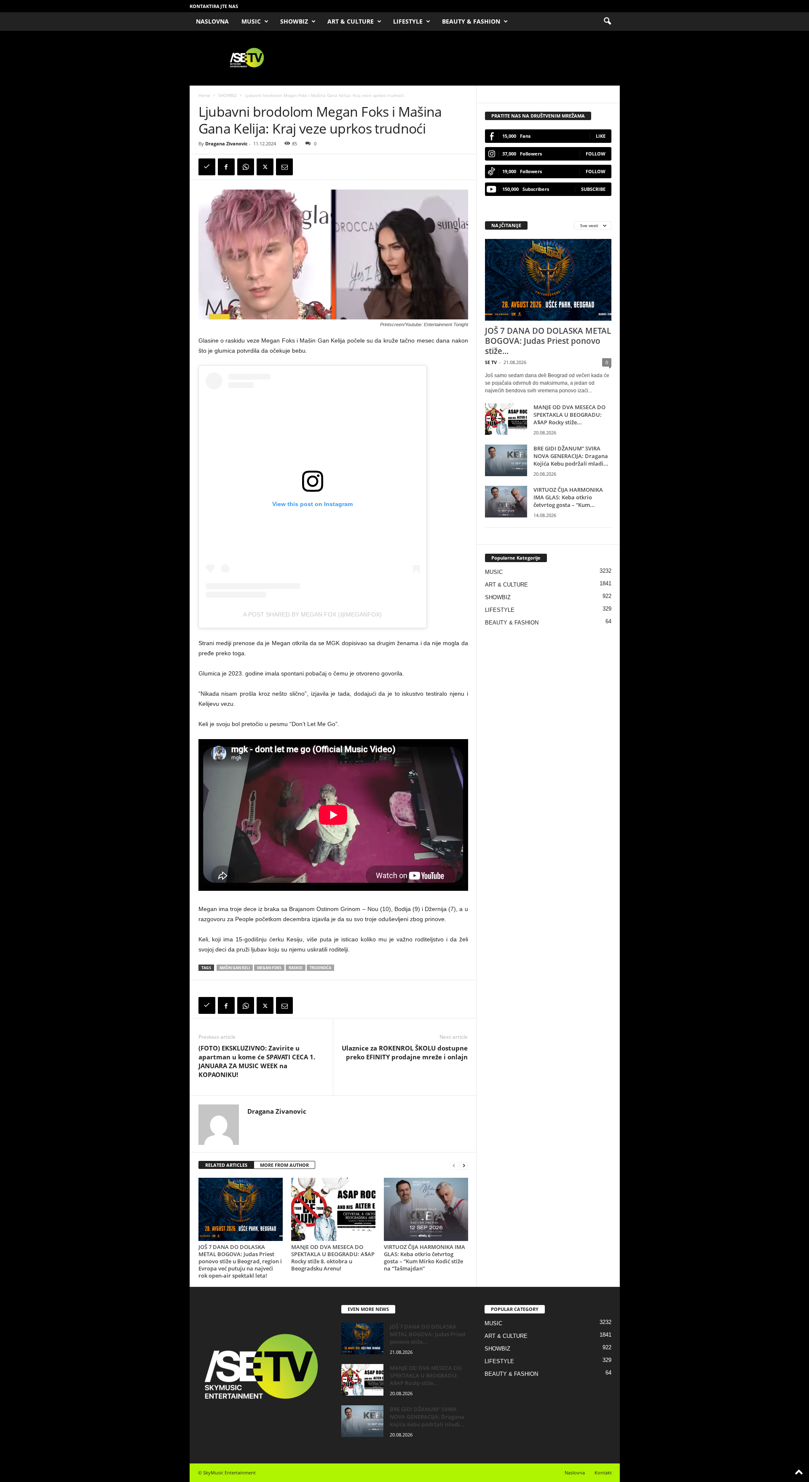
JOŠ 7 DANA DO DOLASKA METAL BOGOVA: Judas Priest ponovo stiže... (548, 340)
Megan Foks (269, 967)
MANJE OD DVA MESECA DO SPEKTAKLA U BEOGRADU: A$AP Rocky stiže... (569, 414)
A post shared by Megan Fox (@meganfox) (312, 614)
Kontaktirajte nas (214, 6)
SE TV (491, 362)
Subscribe (593, 189)
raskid (296, 967)
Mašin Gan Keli (235, 967)
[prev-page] (454, 1165)
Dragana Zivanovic (226, 143)
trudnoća (320, 967)
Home (204, 95)
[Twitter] (265, 166)
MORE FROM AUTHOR (284, 1165)
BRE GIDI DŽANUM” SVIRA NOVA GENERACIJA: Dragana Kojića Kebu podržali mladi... (570, 456)
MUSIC (251, 21)
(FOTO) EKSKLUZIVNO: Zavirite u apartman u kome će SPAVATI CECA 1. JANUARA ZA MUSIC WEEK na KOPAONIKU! (256, 1061)
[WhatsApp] (245, 166)
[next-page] (464, 1165)
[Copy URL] (206, 166)
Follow (595, 153)
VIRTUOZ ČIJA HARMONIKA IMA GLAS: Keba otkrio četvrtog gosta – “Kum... (568, 497)
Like (600, 136)
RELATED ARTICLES (226, 1165)
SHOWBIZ (294, 21)
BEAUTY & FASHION (471, 21)
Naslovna (575, 1472)
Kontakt (603, 1472)
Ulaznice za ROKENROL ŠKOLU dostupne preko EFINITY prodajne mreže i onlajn (405, 1052)
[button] (607, 21)
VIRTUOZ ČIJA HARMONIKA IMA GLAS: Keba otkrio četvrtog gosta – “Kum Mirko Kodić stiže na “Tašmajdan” (424, 1257)
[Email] (284, 166)
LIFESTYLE (408, 21)
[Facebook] (226, 166)
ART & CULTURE (350, 21)
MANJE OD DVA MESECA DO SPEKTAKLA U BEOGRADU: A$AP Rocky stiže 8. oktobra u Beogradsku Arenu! (333, 1257)
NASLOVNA (212, 21)
